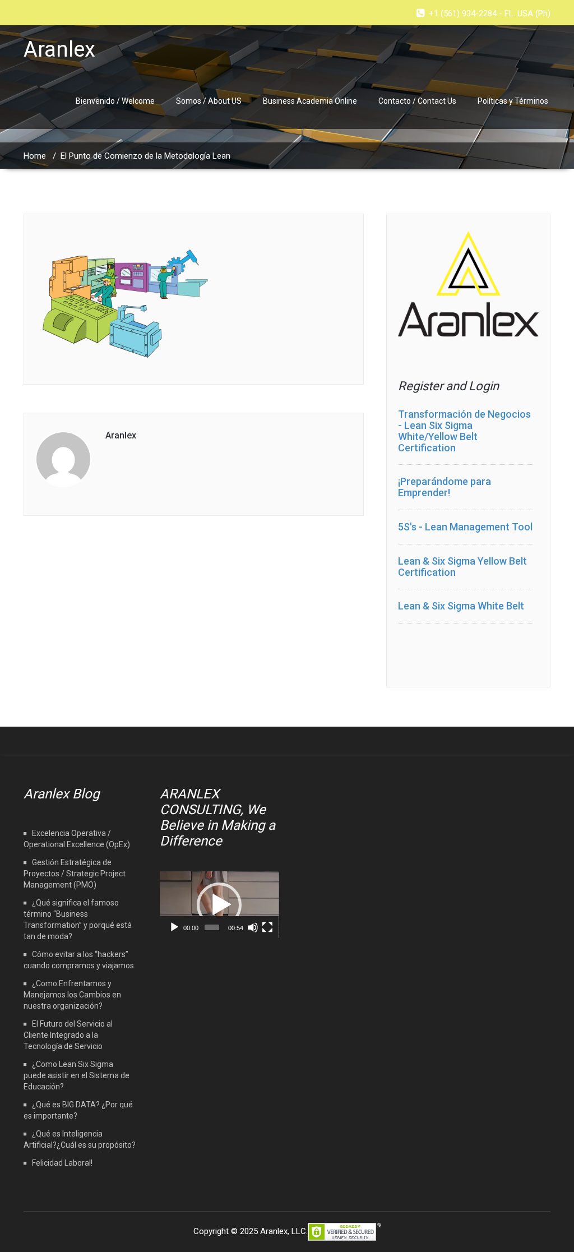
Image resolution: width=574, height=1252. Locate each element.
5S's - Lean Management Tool (465, 527)
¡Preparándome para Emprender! (444, 486)
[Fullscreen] (267, 927)
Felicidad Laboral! (62, 1162)
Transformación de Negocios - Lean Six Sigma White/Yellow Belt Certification (464, 430)
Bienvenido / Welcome (115, 100)
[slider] (212, 927)
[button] (219, 905)
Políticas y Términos (513, 100)
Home (35, 156)
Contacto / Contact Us (417, 100)
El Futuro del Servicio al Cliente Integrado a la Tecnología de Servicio (68, 1035)
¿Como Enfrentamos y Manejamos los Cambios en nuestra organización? (72, 994)
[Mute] (252, 927)
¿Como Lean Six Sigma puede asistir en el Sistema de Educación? (76, 1075)
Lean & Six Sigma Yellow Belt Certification (462, 566)
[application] (219, 904)
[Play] (174, 927)
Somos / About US (209, 100)
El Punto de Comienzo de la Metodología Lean (145, 156)
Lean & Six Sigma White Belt (461, 606)
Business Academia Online (310, 100)
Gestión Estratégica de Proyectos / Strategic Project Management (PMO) (75, 873)
